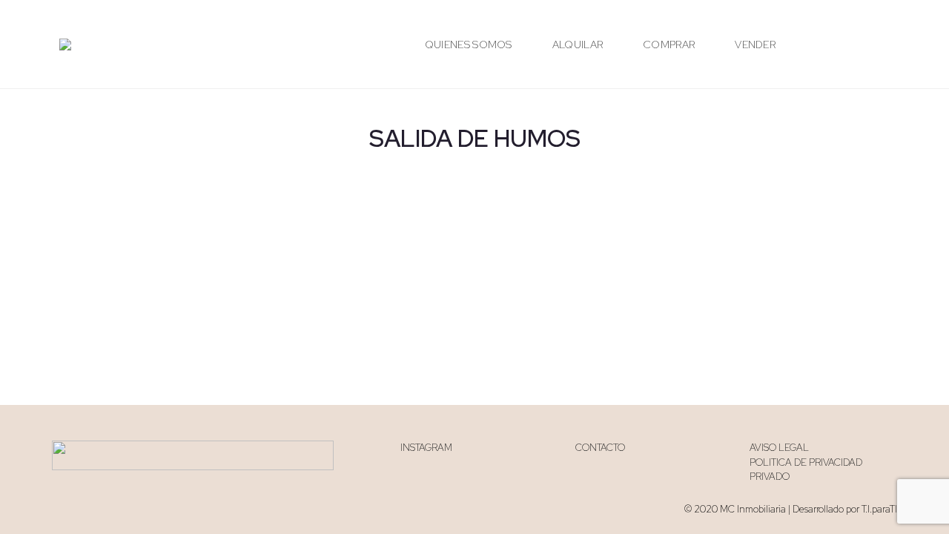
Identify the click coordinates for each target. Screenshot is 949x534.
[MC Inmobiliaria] (65, 44)
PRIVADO (770, 476)
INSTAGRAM (426, 447)
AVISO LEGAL (779, 447)
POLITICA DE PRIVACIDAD (806, 462)
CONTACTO (600, 447)
